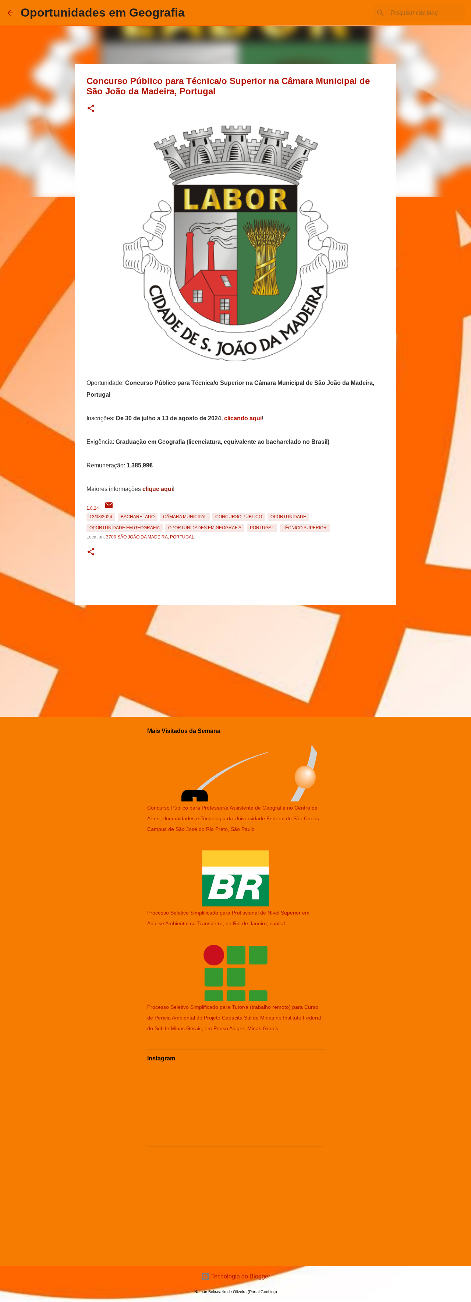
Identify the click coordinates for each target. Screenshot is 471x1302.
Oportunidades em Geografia (103, 12)
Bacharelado (138, 516)
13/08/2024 (100, 516)
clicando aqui (243, 418)
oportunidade (288, 516)
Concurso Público (238, 516)
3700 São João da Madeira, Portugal (150, 537)
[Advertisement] (235, 659)
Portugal (262, 527)
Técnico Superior (305, 527)
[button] (90, 109)
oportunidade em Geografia (124, 527)
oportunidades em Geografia (204, 527)
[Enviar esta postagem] (109, 508)
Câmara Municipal (185, 516)
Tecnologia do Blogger (240, 1276)
